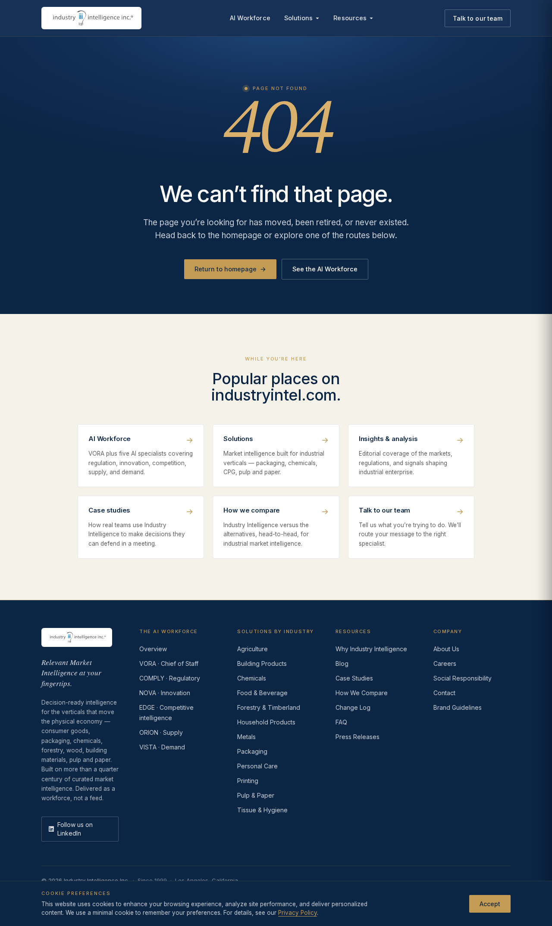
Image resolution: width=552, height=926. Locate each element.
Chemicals (251, 678)
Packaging (252, 751)
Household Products (266, 722)
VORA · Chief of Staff (168, 663)
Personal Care (257, 766)
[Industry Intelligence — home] (91, 18)
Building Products (262, 663)
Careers (444, 663)
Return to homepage (230, 269)
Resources (350, 18)
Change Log (353, 707)
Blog (342, 663)
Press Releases (358, 736)
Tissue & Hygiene (262, 810)
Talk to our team (477, 18)
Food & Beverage (262, 692)
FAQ (341, 722)
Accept (490, 903)
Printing (247, 780)
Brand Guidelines (457, 707)
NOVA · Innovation (164, 692)
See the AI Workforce (325, 269)
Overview (153, 649)
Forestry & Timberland (268, 707)
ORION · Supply (161, 732)
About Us (446, 649)
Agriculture (252, 649)
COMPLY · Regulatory (169, 678)
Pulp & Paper (255, 795)
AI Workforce (250, 18)
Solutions (298, 18)
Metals (246, 736)
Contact (444, 692)
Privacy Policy (297, 912)
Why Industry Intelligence (371, 649)
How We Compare (362, 692)
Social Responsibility (462, 678)
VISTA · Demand (162, 747)
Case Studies (354, 678)
